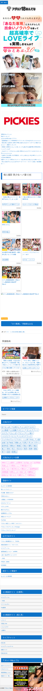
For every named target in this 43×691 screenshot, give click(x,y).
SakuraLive (4, 653)
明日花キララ (26, 465)
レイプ (14, 439)
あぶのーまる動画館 (6, 486)
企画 (3, 442)
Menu (5, 2)
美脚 (30, 449)
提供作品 (5, 445)
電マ (3, 452)
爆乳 (30, 445)
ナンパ (22, 433)
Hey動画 (3, 607)
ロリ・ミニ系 (10, 332)
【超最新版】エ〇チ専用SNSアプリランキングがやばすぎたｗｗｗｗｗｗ (21, 140)
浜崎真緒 (5, 472)
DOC (4, 232)
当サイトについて (6, 665)
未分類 (16, 332)
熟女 (36, 204)
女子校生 (10, 442)
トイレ (37, 368)
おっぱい (8, 427)
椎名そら (25, 469)
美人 (13, 449)
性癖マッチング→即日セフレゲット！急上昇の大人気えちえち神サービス (21, 159)
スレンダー (15, 397)
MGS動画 (3, 565)
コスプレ (5, 433)
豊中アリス (15, 204)
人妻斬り (3, 630)
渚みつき (23, 472)
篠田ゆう (31, 472)
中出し (32, 439)
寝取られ (18, 442)
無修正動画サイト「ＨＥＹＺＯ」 (10, 544)
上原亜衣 (19, 462)
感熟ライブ (4, 649)
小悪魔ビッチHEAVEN (7, 499)
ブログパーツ (4, 669)
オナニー (21, 430)
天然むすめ (4, 623)
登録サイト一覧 (5, 676)
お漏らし (26, 368)
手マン (37, 442)
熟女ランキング (5, 136)
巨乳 (25, 442)
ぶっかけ (25, 427)
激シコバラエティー (6, 489)
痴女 (35, 445)
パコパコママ (4, 627)
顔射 (8, 452)
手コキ (31, 442)
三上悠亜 (10, 462)
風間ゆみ (31, 475)
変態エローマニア (6, 516)
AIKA (4, 462)
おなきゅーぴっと (6, 503)
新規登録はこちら (6, 672)
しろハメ (3, 620)
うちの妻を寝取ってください (11, 369)
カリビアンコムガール (7, 646)
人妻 (38, 439)
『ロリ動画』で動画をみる (21, 323)
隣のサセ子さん (5, 510)
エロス (32, 427)
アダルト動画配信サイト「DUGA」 (10, 541)
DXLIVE (3, 643)
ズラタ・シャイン (28, 260)
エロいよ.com (4, 506)
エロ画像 (13, 430)
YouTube (3, 520)
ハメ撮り (30, 433)
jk (2, 427)
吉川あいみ (28, 462)
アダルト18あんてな (9, 688)
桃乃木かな (16, 469)
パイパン (13, 436)
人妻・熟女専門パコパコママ (9, 555)
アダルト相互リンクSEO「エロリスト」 (12, 523)
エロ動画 (5, 430)
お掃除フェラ (7, 397)
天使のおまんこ (5, 496)
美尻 (25, 449)
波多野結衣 (34, 469)
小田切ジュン (15, 465)
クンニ (35, 430)
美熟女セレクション (6, 134)
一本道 (3, 558)
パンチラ (21, 436)
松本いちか (6, 469)
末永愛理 (5, 260)
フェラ (29, 436)
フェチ (9, 204)
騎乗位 (14, 452)
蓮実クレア (22, 475)
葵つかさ (13, 475)
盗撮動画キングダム (6, 513)
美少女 (19, 449)
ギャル (32, 368)
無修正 (20, 332)
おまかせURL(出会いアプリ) (8, 138)
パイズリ (5, 436)
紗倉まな (5, 475)
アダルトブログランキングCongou (10, 527)
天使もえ (5, 465)
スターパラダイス (28, 204)
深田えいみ (14, 472)
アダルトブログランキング (8, 530)
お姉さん (16, 427)
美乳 (8, 449)
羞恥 (35, 449)
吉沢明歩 (37, 462)
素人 (8, 232)
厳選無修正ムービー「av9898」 (9, 551)
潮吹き (12, 445)
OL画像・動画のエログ (7, 492)
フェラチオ (6, 439)
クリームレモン (5, 604)
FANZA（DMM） (5, 562)
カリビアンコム (5, 548)
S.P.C (4, 204)
